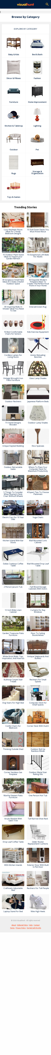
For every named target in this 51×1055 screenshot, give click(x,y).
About (14, 925)
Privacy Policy (21, 928)
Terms (12, 928)
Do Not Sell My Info (34, 928)
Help (31, 925)
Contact (37, 925)
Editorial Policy (22, 925)
